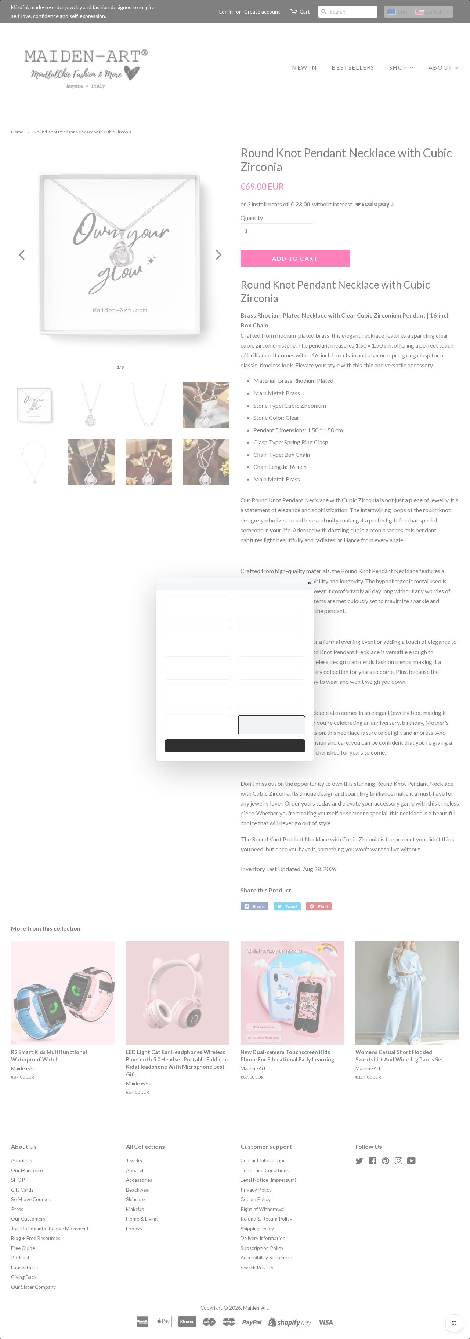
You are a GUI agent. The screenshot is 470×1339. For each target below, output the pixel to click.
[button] (198, 609)
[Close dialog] (309, 583)
